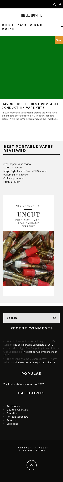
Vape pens (12, 423)
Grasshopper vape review (17, 164)
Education (12, 413)
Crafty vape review (13, 178)
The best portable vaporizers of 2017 (33, 344)
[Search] (54, 4)
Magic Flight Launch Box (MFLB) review (25, 171)
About (43, 448)
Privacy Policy (34, 450)
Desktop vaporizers (17, 409)
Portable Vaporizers (17, 416)
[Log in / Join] (60, 4)
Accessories (13, 406)
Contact (24, 448)
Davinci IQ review (12, 167)
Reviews (11, 420)
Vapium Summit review (15, 174)
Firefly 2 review (11, 181)
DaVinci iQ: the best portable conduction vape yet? (30, 106)
